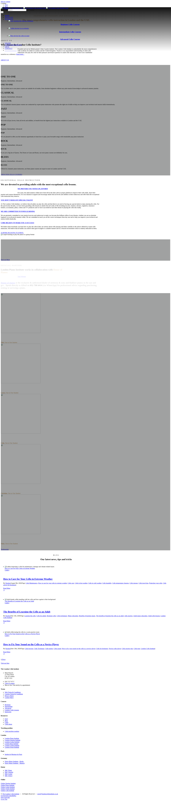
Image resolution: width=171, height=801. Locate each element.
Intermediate (8, 706)
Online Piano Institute (7, 785)
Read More (6, 588)
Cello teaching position (12, 731)
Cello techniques (62, 616)
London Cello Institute (148, 648)
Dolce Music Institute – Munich (15, 763)
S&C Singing (9, 772)
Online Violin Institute (8, 789)
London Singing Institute (12, 740)
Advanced (8, 708)
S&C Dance (8, 776)
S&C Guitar (8, 774)
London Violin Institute (12, 745)
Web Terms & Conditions (13, 692)
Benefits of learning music (87, 616)
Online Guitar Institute (8, 787)
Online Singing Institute (8, 783)
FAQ (6, 719)
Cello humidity (106, 583)
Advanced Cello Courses (70, 39)
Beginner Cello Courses (70, 24)
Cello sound (57, 648)
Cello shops (8, 724)
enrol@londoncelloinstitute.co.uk (47, 794)
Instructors (8, 712)
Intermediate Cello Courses (70, 32)
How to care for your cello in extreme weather (52, 583)
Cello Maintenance (31, 583)
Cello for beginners (102, 648)
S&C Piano (8, 770)
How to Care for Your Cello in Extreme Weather (20, 568)
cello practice (128, 616)
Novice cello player (115, 648)
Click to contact (10, 683)
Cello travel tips (143, 583)
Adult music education (140, 616)
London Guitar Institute (12, 742)
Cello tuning (49, 648)
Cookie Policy (9, 697)
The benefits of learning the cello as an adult (110, 616)
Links (6, 722)
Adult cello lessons (154, 616)
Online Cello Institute (7, 790)
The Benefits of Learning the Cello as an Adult (19, 601)
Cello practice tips (127, 648)
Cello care (71, 583)
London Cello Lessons (12, 710)
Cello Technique (39, 648)
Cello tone (137, 648)
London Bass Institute (11, 744)
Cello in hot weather (81, 583)
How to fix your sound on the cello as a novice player (78, 648)
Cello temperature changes (120, 583)
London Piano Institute (12, 738)
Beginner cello (51, 616)
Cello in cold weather (94, 583)
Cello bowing (29, 648)
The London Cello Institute (10, 794)
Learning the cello (30, 616)
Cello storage (134, 583)
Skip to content (5, 1)
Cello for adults (41, 616)
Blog (6, 721)
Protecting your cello (155, 583)
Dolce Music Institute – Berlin (14, 761)
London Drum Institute (12, 747)
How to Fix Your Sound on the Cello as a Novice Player (22, 634)
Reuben (8, 583)
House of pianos (8, 282)
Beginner (7, 705)
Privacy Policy (9, 696)
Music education (73, 616)
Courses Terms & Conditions (14, 694)
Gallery (7, 570)
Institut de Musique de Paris (13, 754)
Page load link (5, 797)
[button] (33, 189)
